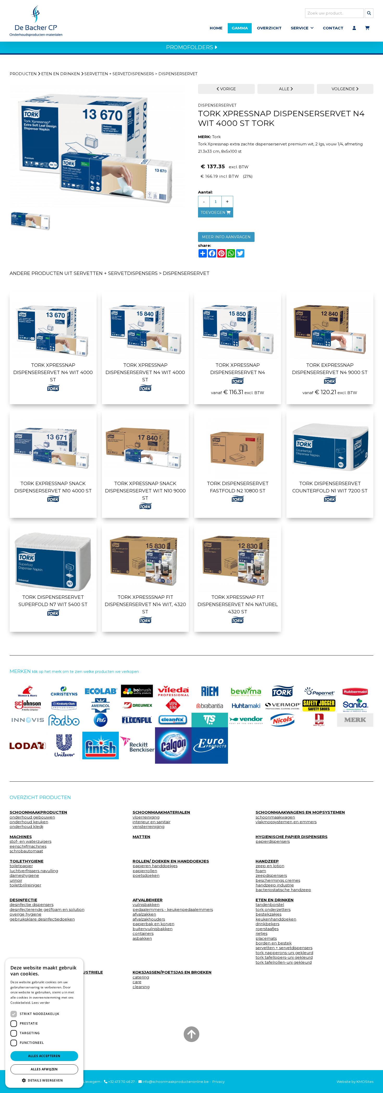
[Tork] (282, 691)
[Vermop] (282, 705)
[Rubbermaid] (355, 691)
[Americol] (100, 705)
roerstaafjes (267, 929)
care (137, 982)
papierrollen (145, 871)
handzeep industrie (275, 885)
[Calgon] (173, 745)
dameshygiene (24, 875)
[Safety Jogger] (319, 705)
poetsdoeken (146, 875)
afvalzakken (144, 914)
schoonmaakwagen (275, 817)
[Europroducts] (209, 745)
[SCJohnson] (28, 705)
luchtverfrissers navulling (34, 871)
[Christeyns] (64, 691)
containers (143, 933)
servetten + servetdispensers (119, 73)
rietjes (261, 933)
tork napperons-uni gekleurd (284, 952)
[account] (354, 28)
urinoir (16, 880)
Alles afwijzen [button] (44, 1069)
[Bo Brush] (137, 691)
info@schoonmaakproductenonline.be (175, 1081)
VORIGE (227, 88)
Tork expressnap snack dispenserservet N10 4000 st (53, 487)
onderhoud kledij (26, 826)
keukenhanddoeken (276, 919)
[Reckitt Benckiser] (137, 745)
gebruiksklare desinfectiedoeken (42, 919)
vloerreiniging (146, 817)
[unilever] (64, 745)
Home (216, 27)
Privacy (218, 1081)
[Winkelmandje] (367, 28)
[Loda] (28, 745)
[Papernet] (319, 691)
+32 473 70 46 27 (121, 1081)
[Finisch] (100, 745)
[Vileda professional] (173, 691)
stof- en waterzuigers (30, 841)
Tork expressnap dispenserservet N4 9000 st (330, 368)
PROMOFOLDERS (190, 47)
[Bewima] (246, 691)
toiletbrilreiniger (25, 885)
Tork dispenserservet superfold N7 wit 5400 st (53, 600)
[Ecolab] (100, 691)
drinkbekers (267, 924)
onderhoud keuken (29, 822)
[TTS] (209, 720)
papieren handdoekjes (155, 866)
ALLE (284, 88)
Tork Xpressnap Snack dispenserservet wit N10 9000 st (145, 491)
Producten (23, 73)
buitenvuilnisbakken (152, 929)
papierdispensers (273, 841)
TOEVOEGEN (213, 212)
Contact (333, 27)
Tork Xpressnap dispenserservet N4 (237, 368)
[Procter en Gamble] (100, 720)
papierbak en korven (153, 924)
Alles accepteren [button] (44, 1056)
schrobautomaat (26, 851)
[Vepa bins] (173, 705)
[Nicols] (282, 720)
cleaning (141, 987)
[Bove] (355, 720)
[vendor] (246, 720)
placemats (266, 938)
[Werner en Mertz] (28, 691)
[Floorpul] (137, 720)
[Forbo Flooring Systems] (64, 720)
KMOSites (364, 1081)
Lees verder (41, 1002)
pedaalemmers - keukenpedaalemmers (173, 909)
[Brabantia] (209, 705)
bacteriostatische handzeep (283, 890)
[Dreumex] (137, 705)
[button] (44, 1080)
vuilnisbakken (146, 904)
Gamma (240, 27)
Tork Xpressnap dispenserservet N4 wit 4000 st (53, 372)
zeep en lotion (270, 866)
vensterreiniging (148, 826)
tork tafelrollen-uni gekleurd (284, 962)
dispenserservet (177, 73)
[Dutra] (319, 720)
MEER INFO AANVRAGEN (226, 237)
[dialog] (44, 1023)
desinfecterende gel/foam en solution (47, 909)
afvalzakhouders (149, 919)
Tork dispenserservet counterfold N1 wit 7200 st (330, 487)
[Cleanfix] (173, 720)
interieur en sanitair (151, 822)
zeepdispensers (271, 875)
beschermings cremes (278, 880)
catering (141, 977)
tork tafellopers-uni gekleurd (284, 957)
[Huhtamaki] (246, 705)
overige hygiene (25, 914)
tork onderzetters (273, 909)
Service (299, 27)
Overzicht (269, 27)
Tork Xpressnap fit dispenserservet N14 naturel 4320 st (237, 604)
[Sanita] (355, 705)
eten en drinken (60, 73)
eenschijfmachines (28, 846)
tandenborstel (270, 904)
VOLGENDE (344, 88)
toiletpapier (21, 866)
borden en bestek (274, 943)
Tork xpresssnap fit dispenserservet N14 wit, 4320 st (145, 604)
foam (261, 871)
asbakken (142, 938)
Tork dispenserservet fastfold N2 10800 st (238, 487)
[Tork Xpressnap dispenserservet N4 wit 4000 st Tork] (97, 146)
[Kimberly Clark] (64, 705)
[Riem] (209, 691)
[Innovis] (28, 720)
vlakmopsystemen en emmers (286, 822)
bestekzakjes (268, 914)
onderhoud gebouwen (32, 817)
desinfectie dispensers (31, 904)
